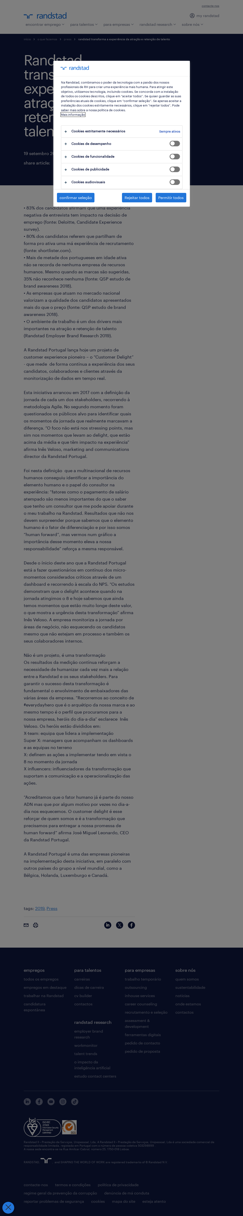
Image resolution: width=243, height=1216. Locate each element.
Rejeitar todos (137, 197)
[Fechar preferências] (8, 1208)
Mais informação (73, 114)
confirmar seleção (76, 197)
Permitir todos (171, 197)
